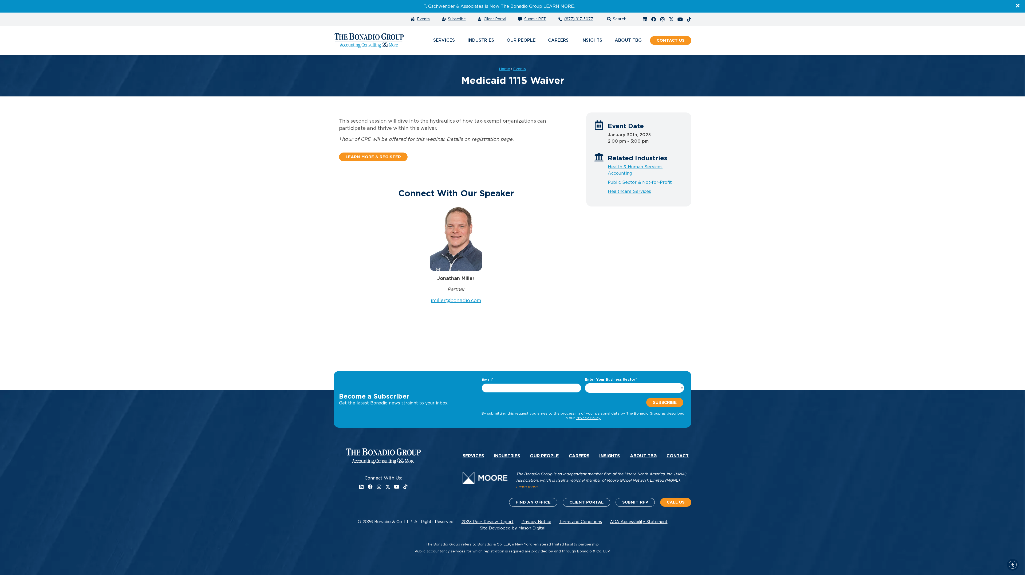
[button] (615, 19)
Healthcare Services (629, 191)
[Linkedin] (644, 19)
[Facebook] (653, 19)
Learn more (526, 487)
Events (519, 69)
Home (504, 69)
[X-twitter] (671, 19)
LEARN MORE (558, 6)
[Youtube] (680, 19)
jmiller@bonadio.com (456, 300)
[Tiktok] (689, 19)
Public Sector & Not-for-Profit (640, 182)
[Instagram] (662, 19)
